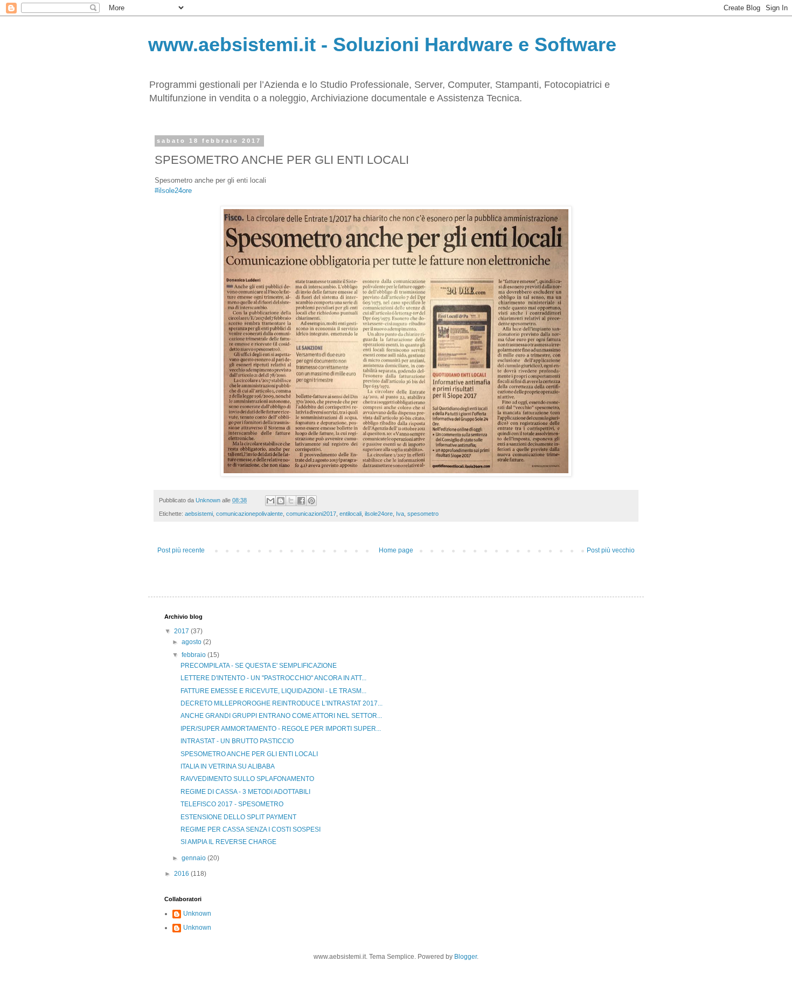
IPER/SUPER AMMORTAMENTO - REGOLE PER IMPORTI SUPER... (280, 728)
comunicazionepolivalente (249, 513)
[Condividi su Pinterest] (311, 500)
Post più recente (181, 550)
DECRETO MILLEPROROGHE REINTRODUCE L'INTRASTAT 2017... (281, 703)
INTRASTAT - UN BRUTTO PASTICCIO (237, 741)
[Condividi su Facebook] (301, 500)
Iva (400, 513)
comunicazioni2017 (311, 513)
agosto (192, 642)
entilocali (350, 513)
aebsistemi (199, 513)
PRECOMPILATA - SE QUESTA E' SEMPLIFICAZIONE (258, 665)
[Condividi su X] (291, 500)
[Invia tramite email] (270, 500)
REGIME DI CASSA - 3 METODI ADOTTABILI (245, 792)
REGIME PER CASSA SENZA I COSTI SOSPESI (250, 829)
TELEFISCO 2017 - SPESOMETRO (231, 804)
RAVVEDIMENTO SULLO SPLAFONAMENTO (247, 779)
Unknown (197, 913)
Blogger (465, 956)
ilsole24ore (379, 513)
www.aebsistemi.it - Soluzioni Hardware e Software (382, 44)
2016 (182, 873)
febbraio (194, 655)
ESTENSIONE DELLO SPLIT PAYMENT (238, 817)
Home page (396, 550)
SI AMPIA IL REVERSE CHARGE (228, 842)
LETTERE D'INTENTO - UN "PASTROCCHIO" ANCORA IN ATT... (273, 678)
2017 (182, 631)
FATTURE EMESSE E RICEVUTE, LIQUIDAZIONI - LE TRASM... (273, 691)
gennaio (194, 858)
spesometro (423, 513)
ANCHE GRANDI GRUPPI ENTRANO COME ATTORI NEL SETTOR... (281, 716)
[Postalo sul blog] (280, 500)
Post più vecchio (611, 550)
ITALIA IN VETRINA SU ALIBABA (227, 766)
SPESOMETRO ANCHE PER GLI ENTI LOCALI (249, 754)
